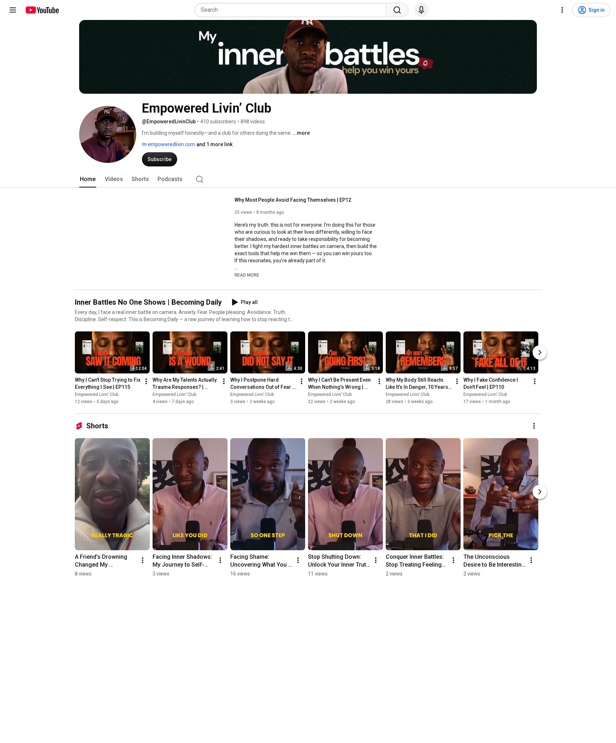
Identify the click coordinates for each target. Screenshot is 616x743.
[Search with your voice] (421, 10)
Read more (247, 275)
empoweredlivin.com (171, 144)
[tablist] (308, 179)
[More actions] (146, 381)
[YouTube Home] (42, 10)
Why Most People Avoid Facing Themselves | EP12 (293, 200)
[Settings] (562, 10)
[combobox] (292, 10)
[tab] (87, 179)
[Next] (540, 352)
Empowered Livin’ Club (96, 394)
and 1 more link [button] (214, 144)
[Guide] (13, 10)
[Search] (397, 10)
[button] (247, 274)
